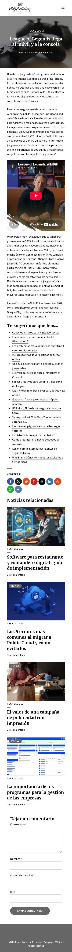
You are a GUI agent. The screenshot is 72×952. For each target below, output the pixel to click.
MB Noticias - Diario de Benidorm (25, 942)
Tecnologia (36, 30)
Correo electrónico (22, 875)
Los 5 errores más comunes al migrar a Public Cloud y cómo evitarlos (29, 640)
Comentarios (18, 824)
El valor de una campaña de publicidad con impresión (33, 717)
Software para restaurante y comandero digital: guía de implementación (35, 562)
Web (12, 892)
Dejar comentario (44, 52)
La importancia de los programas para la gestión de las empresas (35, 792)
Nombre (16, 858)
